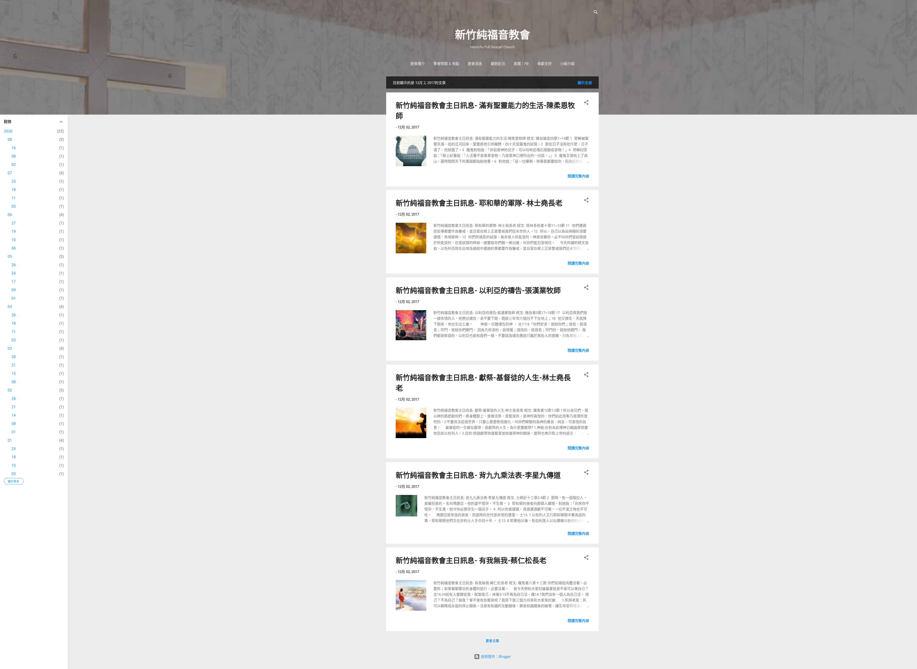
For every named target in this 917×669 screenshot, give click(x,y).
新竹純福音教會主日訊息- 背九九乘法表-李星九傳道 (478, 475)
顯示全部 (585, 83)
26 (13, 265)
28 (13, 357)
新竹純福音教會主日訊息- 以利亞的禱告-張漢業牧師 (478, 290)
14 (13, 415)
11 (13, 198)
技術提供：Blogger (495, 656)
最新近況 (498, 64)
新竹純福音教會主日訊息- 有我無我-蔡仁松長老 (471, 560)
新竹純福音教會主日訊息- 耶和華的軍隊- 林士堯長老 (479, 203)
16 (13, 148)
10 (13, 240)
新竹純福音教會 (492, 35)
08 (10, 139)
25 (13, 181)
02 (13, 164)
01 (13, 298)
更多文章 (492, 641)
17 (13, 281)
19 (13, 231)
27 (13, 223)
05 (13, 206)
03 (13, 340)
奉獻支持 (544, 64)
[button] (586, 103)
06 (10, 214)
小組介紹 (567, 64)
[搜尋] (596, 13)
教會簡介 (418, 64)
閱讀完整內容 (578, 176)
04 (10, 306)
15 (13, 373)
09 (13, 290)
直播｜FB (521, 64)
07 (10, 173)
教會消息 (475, 64)
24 (13, 273)
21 (13, 365)
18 (13, 189)
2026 (8, 131)
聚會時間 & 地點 (446, 64)
